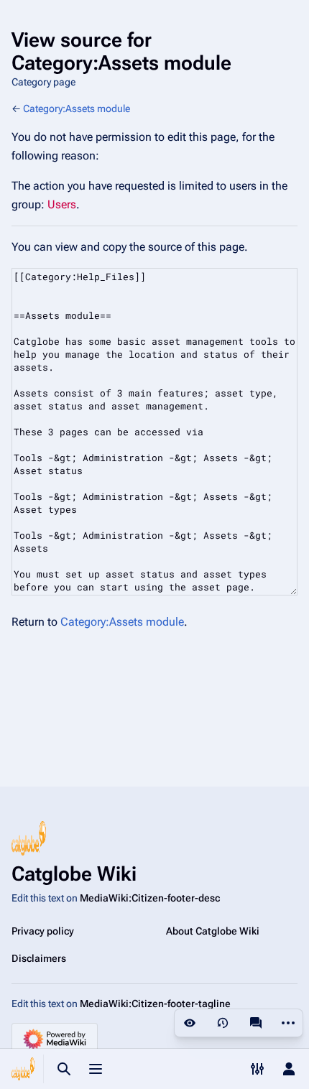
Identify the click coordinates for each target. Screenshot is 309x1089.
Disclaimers (38, 958)
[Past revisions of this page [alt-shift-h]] (223, 1023)
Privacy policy (42, 931)
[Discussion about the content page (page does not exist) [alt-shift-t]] (256, 1023)
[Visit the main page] (23, 1069)
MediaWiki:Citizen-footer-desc (150, 898)
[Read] (190, 1023)
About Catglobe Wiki (212, 931)
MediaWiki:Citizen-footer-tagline (155, 1003)
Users (61, 204)
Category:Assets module (76, 108)
